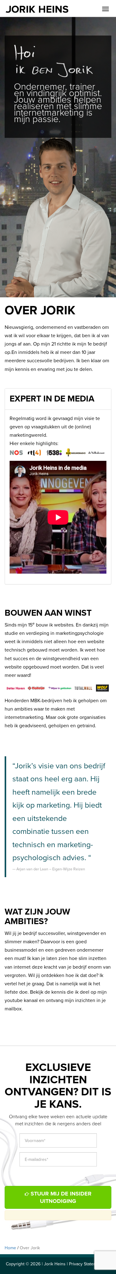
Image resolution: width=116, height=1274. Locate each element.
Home (10, 1248)
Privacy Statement (86, 1264)
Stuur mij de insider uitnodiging (60, 1197)
